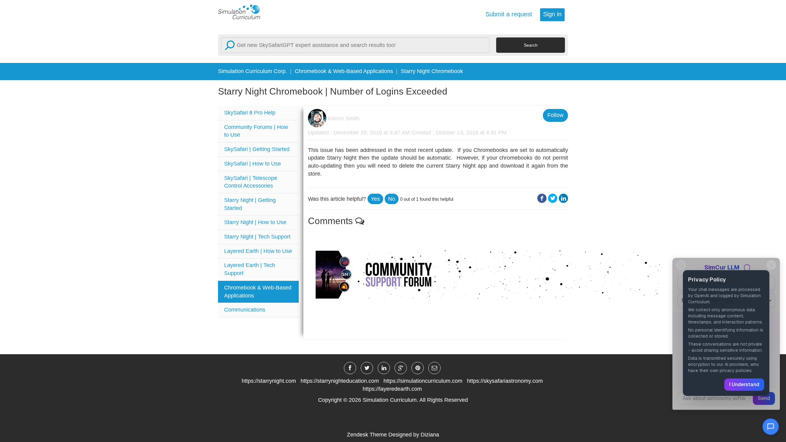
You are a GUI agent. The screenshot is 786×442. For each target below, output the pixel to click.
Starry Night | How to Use (255, 222)
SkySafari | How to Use (252, 164)
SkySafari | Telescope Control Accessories (250, 182)
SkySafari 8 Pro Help (249, 113)
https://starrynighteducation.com (340, 381)
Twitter (552, 198)
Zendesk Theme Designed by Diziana (393, 435)
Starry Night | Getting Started (250, 204)
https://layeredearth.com (392, 389)
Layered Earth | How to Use (258, 251)
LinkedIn (563, 198)
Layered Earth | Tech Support (249, 269)
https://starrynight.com (269, 381)
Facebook (542, 198)
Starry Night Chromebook (432, 71)
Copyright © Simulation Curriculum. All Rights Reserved (393, 400)
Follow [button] (555, 115)
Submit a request (508, 14)
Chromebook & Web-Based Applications (344, 71)
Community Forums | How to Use (256, 131)
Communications (244, 310)
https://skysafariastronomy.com (505, 381)
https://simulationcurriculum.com (422, 381)
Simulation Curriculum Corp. (252, 71)
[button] (375, 199)
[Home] (242, 12)
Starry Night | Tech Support (257, 237)
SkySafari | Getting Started (257, 149)
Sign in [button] (552, 14)
